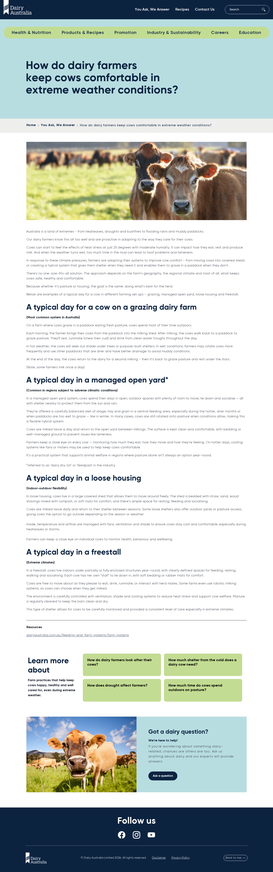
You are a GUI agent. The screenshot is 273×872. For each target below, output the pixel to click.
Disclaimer (159, 857)
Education (250, 32)
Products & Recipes (83, 32)
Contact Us (204, 9)
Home (31, 125)
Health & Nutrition (31, 32)
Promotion (125, 32)
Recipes (182, 9)
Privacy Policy (180, 857)
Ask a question (163, 775)
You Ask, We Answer (152, 9)
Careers (220, 32)
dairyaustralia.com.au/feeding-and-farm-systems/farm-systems (77, 635)
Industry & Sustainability (174, 32)
